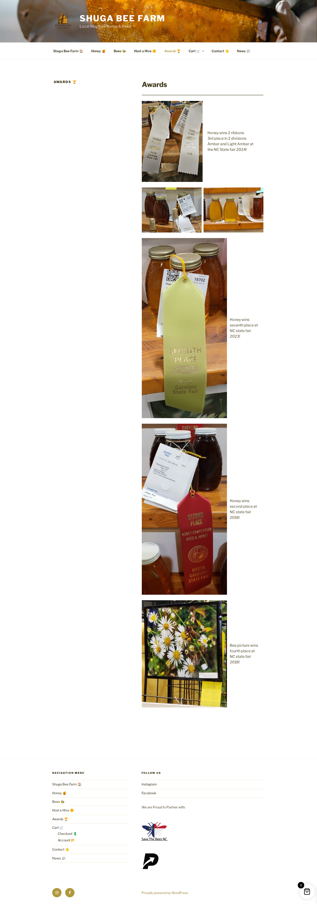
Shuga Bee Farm (122, 18)
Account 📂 (66, 840)
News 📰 (243, 51)
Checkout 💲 (67, 834)
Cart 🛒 (194, 51)
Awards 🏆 (172, 51)
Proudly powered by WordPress (165, 893)
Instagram (149, 784)
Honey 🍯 (98, 51)
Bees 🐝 (120, 51)
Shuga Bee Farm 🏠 (68, 51)
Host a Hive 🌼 (145, 51)
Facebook (149, 793)
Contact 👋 (220, 51)
